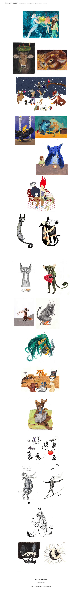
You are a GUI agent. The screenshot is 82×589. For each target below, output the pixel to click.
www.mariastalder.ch (41, 579)
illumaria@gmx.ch (41, 582)
